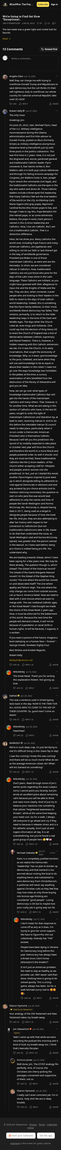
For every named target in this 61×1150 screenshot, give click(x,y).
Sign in (54, 4)
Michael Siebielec (26, 852)
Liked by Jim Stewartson (23, 1009)
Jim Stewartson (11, 23)
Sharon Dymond (18, 1005)
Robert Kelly (15, 110)
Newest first (51, 49)
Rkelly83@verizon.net (21, 660)
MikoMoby (19, 671)
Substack (15, 1143)
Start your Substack (22, 1135)
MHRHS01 (14, 742)
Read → (7, 38)
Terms (42, 1124)
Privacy (33, 1124)
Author (17, 1033)
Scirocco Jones (24, 1059)
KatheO (13, 695)
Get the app (46, 1135)
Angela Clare (16, 76)
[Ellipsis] (56, 76)
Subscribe (43, 4)
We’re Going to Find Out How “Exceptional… (21, 18)
